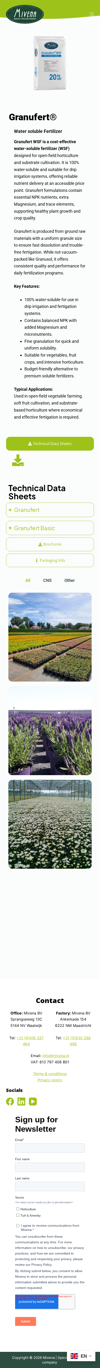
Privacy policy (49, 1080)
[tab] (50, 443)
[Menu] (92, 14)
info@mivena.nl (55, 1055)
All (27, 580)
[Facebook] (10, 1101)
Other (69, 580)
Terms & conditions (50, 1073)
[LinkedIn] (21, 1101)
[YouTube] (33, 1101)
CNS (47, 580)
